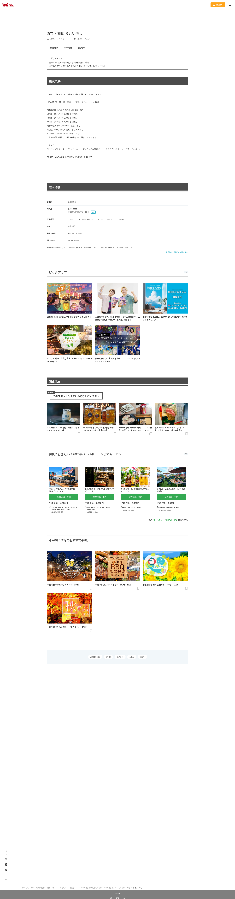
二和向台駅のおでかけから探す (91, 888)
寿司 (143, 657)
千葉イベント (74, 888)
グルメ (120, 657)
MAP (93, 212)
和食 (132, 657)
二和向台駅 (95, 657)
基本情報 (55, 187)
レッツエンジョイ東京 (26, 888)
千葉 (109, 657)
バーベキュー (158, 519)
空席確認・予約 (64, 497)
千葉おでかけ (63, 888)
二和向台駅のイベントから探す (114, 888)
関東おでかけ (40, 888)
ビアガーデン (172, 519)
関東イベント (51, 888)
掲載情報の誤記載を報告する (177, 252)
